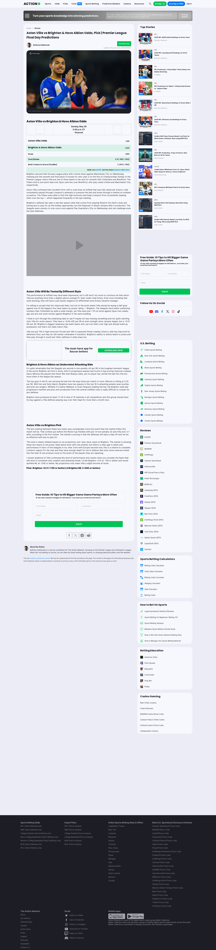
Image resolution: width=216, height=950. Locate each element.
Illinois (110, 855)
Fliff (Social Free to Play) (154, 472)
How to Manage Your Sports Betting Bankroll (162, 641)
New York (112, 830)
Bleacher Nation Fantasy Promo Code (167, 888)
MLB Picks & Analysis (73, 840)
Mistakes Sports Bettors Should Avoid (159, 629)
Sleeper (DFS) (150, 508)
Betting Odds (149, 595)
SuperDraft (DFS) (151, 543)
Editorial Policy (26, 922)
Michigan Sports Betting (154, 397)
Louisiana (112, 833)
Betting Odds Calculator (154, 565)
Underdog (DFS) (151, 490)
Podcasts (24, 940)
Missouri (111, 877)
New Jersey (113, 848)
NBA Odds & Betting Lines (31, 830)
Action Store (25, 929)
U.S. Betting (147, 343)
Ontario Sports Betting (153, 421)
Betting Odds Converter (154, 577)
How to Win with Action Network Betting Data (163, 635)
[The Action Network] (32, 4)
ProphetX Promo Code (161, 855)
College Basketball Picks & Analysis (78, 837)
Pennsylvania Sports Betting (156, 373)
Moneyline (148, 669)
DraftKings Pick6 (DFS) (153, 520)
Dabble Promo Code (160, 884)
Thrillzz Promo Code (160, 902)
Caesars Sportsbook (152, 461)
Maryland (112, 837)
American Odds (150, 657)
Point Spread (149, 663)
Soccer (37, 28)
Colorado (112, 844)
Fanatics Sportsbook (152, 443)
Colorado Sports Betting (154, 379)
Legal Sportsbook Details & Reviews (159, 611)
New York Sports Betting (154, 356)
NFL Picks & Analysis (72, 826)
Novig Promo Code (160, 848)
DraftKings (148, 455)
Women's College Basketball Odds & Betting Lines (40, 840)
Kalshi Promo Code (160, 844)
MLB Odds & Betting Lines (31, 844)
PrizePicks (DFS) (151, 496)
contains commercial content (40, 558)
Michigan (112, 859)
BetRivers (148, 484)
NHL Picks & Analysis (73, 844)
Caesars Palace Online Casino (152, 720)
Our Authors (25, 918)
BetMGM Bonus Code (161, 830)
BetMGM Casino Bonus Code (152, 714)
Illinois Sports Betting (153, 368)
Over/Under (149, 675)
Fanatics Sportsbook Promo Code (166, 826)
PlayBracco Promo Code (162, 899)
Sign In (189, 4)
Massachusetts (114, 866)
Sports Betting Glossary (154, 623)
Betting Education (151, 650)
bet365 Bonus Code (160, 833)
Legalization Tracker (116, 826)
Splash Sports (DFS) (152, 537)
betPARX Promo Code (161, 870)
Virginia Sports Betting (153, 385)
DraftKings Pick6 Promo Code (164, 880)
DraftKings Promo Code (162, 859)
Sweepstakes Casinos (149, 731)
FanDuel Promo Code (161, 862)
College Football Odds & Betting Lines (35, 833)
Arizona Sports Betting (153, 403)
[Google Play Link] (135, 916)
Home (28, 28)
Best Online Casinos (148, 703)
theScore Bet (149, 466)
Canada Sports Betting (153, 415)
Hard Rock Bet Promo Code (163, 873)
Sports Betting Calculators (157, 559)
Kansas (111, 870)
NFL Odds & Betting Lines (31, 826)
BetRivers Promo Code (161, 877)
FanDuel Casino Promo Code (152, 725)
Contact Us (25, 947)
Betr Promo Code (159, 891)
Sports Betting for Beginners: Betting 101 (161, 617)
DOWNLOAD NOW (114, 350)
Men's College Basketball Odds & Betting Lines (39, 837)
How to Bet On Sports (153, 604)
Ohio (110, 862)
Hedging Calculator (152, 583)
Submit (79, 524)
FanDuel (147, 549)
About (22, 915)
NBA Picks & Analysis (73, 830)
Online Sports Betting (153, 350)
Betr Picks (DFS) (151, 514)
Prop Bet (148, 681)
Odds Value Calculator (153, 571)
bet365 (98, 170)
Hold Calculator (150, 589)
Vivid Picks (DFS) (151, 532)
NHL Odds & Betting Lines (31, 848)
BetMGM (148, 449)
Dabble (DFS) (150, 502)
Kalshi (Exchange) (151, 478)
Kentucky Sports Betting (154, 409)
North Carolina (114, 873)
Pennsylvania (113, 851)
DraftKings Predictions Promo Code (166, 851)
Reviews (145, 430)
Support (23, 936)
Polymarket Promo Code (162, 837)
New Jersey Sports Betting (155, 391)
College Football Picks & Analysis (77, 833)
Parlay (147, 686)
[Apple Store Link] (116, 916)
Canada (111, 880)
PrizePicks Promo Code (161, 906)
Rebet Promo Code (160, 895)
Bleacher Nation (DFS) (153, 526)
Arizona (111, 840)
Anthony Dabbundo (41, 45)
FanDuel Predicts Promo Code (164, 840)
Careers (23, 925)
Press (22, 933)
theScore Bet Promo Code (163, 866)
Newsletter (24, 944)
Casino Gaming (150, 696)
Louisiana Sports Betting (154, 362)
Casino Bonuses (146, 708)
